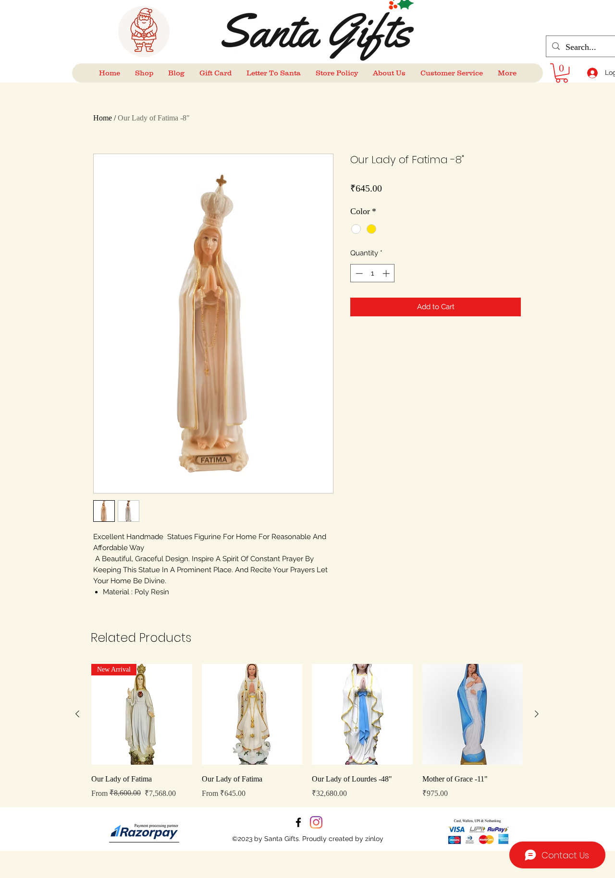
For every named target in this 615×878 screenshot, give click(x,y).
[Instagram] (316, 822)
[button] (561, 73)
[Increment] (387, 273)
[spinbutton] (373, 273)
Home (102, 118)
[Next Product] (536, 714)
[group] (307, 731)
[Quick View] (252, 714)
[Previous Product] (77, 714)
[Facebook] (298, 822)
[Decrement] (358, 273)
